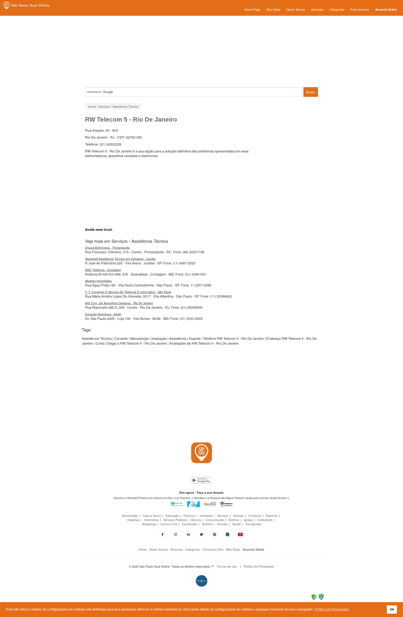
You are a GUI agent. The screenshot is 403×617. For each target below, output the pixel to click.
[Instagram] (175, 534)
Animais (238, 515)
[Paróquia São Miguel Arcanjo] (226, 503)
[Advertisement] (201, 51)
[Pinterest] (214, 534)
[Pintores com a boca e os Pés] (176, 503)
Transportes (253, 524)
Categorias (337, 9)
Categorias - (193, 549)
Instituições (264, 520)
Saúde (236, 524)
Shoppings (149, 524)
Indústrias (206, 515)
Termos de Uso (227, 566)
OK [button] (392, 609)
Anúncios (317, 9)
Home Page (252, 9)
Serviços (223, 515)
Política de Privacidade (259, 566)
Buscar (310, 92)
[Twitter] (201, 534)
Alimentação (130, 515)
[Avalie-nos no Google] (227, 534)
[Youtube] (240, 534)
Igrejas (248, 520)
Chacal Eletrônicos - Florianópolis (107, 247)
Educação (172, 515)
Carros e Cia (169, 524)
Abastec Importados (98, 281)
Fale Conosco (360, 9)
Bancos (196, 520)
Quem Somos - (159, 549)
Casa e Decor (152, 515)
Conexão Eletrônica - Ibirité (103, 314)
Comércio (254, 515)
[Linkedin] (190, 534)
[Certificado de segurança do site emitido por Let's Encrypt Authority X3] (321, 596)
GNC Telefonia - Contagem (103, 270)
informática (151, 520)
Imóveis (222, 524)
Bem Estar (273, 9)
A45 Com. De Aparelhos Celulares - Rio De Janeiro (119, 303)
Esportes (271, 515)
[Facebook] (162, 534)
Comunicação (215, 520)
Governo (189, 515)
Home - (144, 549)
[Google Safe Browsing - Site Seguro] (314, 596)
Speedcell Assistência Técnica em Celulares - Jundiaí (120, 259)
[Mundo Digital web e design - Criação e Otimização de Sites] (201, 580)
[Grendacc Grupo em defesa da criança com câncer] (210, 503)
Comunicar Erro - (214, 549)
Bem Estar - (234, 549)
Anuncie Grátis (386, 9)
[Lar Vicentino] (193, 503)
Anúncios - (177, 549)
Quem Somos (296, 9)
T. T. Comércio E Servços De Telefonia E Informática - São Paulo (128, 292)
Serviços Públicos (175, 520)
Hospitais (133, 520)
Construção (189, 524)
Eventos (207, 524)
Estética (234, 520)
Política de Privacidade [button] (332, 609)
